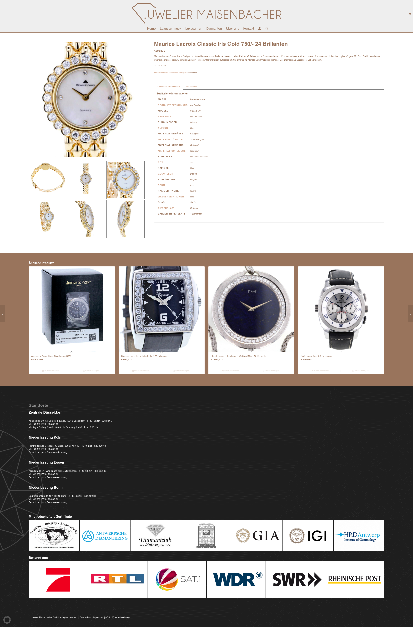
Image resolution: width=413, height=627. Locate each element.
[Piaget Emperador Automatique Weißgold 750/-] (2, 313)
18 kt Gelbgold (197, 139)
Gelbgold (194, 133)
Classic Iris (195, 110)
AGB (107, 617)
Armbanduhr (195, 105)
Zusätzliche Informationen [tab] (168, 86)
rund (192, 185)
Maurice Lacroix (197, 99)
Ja (191, 162)
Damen (193, 173)
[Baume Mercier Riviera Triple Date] (410, 313)
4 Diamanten (196, 213)
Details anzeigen (92, 370)
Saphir (193, 202)
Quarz (193, 127)
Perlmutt (194, 208)
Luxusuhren (192, 72)
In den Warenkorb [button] (52, 370)
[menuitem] (151, 28)
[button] (7, 620)
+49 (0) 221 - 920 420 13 (93, 445)
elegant (193, 179)
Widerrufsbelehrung (121, 617)
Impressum (98, 617)
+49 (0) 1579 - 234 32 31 (45, 424)
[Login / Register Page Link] (259, 29)
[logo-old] (206, 13)
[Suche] (265, 28)
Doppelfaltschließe (198, 156)
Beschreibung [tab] (191, 86)
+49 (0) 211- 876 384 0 (100, 420)
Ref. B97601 (196, 116)
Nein (192, 167)
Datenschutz (85, 617)
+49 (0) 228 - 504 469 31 (83, 495)
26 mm (193, 122)
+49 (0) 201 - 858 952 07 (93, 470)
